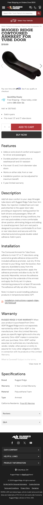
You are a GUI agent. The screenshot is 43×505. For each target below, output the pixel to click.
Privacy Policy (25, 488)
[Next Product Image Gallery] (41, 66)
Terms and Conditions (11, 488)
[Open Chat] (30, 7)
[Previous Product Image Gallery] (2, 66)
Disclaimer (35, 488)
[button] (21, 450)
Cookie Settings (34, 484)
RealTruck (25, 475)
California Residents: (18, 403)
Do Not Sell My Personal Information (15, 484)
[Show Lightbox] (21, 65)
